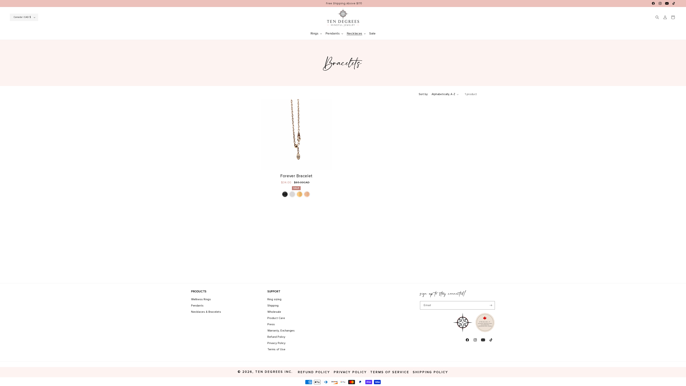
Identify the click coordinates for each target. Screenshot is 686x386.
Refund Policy (276, 336)
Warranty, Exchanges (281, 330)
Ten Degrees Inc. (274, 371)
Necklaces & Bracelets (206, 311)
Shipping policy (430, 372)
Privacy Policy (276, 343)
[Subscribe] (491, 305)
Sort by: (423, 94)
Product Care (276, 318)
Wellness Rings (201, 299)
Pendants (197, 305)
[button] (315, 33)
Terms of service (389, 372)
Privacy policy (350, 372)
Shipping (273, 305)
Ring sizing (274, 299)
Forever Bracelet (296, 176)
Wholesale (274, 311)
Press (271, 324)
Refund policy (314, 372)
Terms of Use (276, 349)
